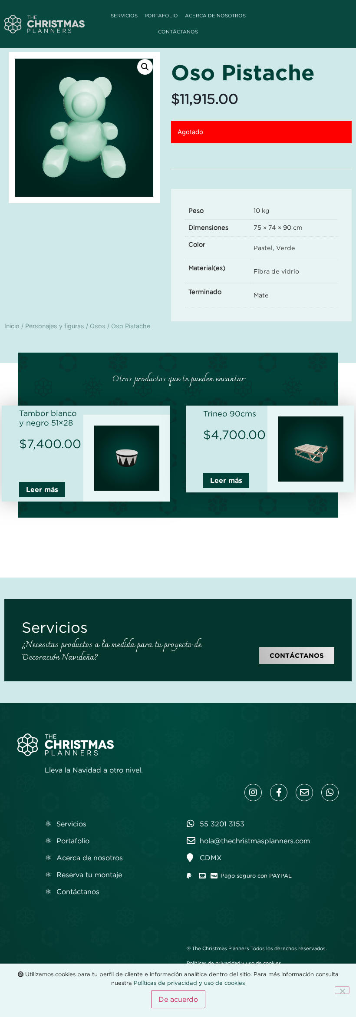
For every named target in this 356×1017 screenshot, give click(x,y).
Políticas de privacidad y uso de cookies (234, 963)
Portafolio (161, 15)
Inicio (12, 326)
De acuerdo (178, 999)
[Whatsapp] (330, 792)
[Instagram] (253, 792)
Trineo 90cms (229, 413)
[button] (145, 67)
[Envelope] (304, 792)
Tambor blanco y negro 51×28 (48, 418)
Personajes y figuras (54, 326)
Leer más (42, 489)
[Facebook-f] (278, 792)
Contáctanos (178, 31)
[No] (342, 990)
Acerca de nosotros (215, 15)
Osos (97, 326)
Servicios (124, 15)
